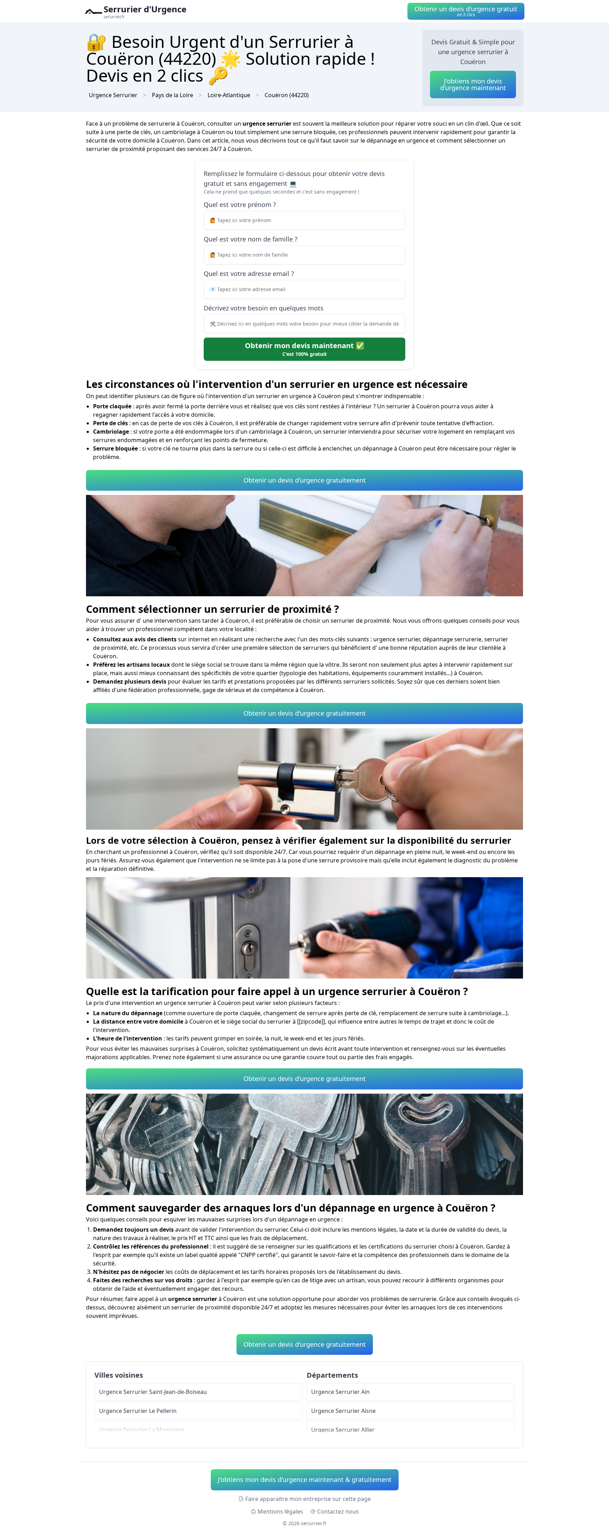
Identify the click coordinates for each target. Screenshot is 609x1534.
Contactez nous (338, 1511)
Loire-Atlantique (229, 95)
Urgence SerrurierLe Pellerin (138, 1411)
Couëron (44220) (287, 95)
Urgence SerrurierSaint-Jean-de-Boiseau (153, 1392)
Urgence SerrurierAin (340, 1392)
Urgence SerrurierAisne (343, 1411)
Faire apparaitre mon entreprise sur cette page (308, 1499)
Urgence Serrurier (113, 95)
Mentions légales (280, 1511)
